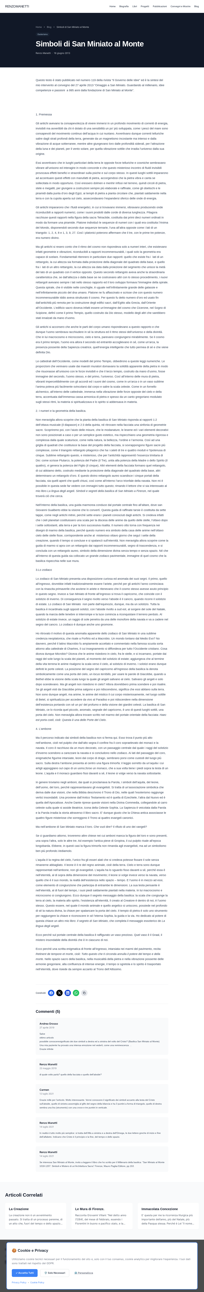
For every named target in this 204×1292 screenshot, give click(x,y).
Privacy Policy (19, 1282)
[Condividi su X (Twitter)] (59, 993)
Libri (134, 6)
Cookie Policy (37, 1282)
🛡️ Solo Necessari (54, 1272)
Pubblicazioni (160, 6)
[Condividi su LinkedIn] (68, 993)
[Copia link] (84, 993)
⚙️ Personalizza (83, 1272)
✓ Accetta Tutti (25, 1272)
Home (112, 6)
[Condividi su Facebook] (51, 993)
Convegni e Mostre (180, 6)
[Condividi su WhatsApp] (76, 993)
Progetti (145, 6)
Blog (196, 6)
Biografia (124, 6)
